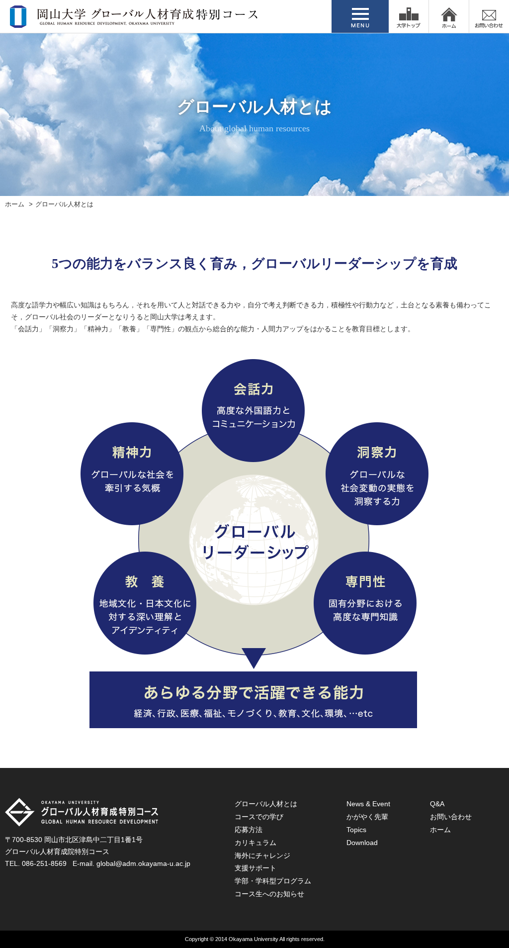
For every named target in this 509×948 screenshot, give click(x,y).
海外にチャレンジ (262, 855)
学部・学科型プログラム (273, 881)
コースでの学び (259, 817)
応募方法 (248, 830)
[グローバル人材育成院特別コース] (134, 21)
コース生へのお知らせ (269, 894)
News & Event (368, 804)
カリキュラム (255, 843)
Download (362, 843)
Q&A (437, 804)
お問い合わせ (451, 817)
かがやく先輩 (367, 817)
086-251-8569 (44, 863)
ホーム (14, 204)
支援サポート (255, 868)
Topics (356, 830)
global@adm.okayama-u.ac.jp (143, 863)
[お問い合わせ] (489, 16)
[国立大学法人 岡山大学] (408, 16)
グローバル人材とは (266, 804)
